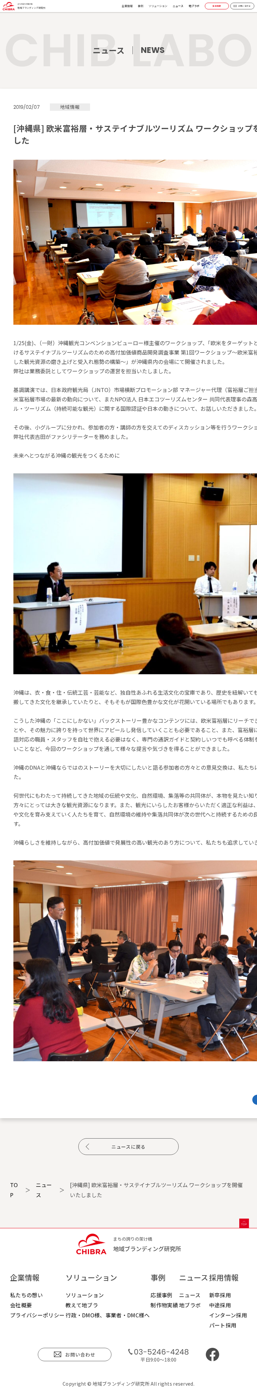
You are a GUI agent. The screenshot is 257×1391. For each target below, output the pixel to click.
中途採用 (220, 1305)
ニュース (178, 6)
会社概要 (21, 1305)
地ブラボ (194, 6)
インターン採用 (228, 1315)
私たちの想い (26, 1295)
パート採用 (223, 1325)
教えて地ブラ (82, 1305)
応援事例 (161, 1295)
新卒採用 (220, 1295)
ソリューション (85, 1295)
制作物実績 (164, 1305)
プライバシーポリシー (37, 1315)
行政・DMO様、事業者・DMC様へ (108, 1315)
